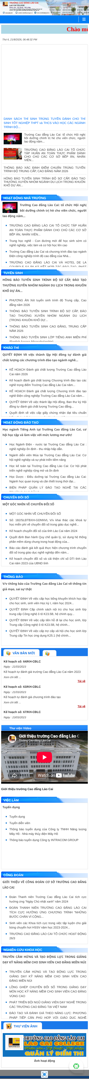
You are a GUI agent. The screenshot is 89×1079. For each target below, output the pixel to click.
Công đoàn (13, 875)
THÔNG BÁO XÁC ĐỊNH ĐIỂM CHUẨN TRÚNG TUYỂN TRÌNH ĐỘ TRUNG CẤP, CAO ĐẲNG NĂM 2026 (44, 169)
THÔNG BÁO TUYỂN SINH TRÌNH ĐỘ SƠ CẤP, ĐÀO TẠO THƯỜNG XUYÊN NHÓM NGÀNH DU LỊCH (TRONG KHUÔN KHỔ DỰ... (47, 315)
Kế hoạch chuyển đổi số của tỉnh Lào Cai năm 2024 (43, 531)
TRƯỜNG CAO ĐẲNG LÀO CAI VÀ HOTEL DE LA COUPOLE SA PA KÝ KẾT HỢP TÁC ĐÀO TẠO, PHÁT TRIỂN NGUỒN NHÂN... (47, 267)
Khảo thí (11, 347)
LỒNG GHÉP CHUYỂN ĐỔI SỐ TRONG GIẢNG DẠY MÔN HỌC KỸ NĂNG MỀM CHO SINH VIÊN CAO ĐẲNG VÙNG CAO (47, 991)
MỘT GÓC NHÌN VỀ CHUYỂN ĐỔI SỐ (28, 504)
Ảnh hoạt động (44, 1060)
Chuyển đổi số (16, 497)
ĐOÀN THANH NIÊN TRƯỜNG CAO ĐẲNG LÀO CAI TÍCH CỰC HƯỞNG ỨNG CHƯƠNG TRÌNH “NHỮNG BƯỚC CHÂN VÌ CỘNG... (47, 912)
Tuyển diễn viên (19, 823)
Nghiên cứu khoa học (22, 950)
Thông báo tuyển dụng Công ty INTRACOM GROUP (44, 840)
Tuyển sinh (13, 273)
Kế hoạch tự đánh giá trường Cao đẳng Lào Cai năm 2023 (42, 672)
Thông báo (13, 577)
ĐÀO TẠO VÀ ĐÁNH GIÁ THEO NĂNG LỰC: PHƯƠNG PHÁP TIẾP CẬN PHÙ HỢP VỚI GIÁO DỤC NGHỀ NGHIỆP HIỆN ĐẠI (47, 1017)
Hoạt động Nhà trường (24, 198)
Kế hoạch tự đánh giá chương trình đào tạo (32, 697)
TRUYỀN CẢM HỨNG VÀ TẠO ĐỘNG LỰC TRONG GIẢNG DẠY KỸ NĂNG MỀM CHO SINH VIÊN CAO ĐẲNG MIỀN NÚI (47, 976)
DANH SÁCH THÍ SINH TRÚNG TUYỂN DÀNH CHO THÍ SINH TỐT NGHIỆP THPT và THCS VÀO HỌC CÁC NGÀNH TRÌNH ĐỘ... (44, 54)
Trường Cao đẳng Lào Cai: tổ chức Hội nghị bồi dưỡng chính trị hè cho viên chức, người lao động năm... (54, 138)
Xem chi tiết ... (12, 677)
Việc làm (11, 800)
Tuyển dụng (11, 807)
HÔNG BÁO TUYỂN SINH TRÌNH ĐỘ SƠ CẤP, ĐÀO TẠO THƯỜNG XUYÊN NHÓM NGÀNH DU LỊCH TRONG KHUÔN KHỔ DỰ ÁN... (44, 182)
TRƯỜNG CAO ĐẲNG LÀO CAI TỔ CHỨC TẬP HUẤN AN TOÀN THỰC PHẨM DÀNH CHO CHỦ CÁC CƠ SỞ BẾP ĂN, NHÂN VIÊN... (54, 155)
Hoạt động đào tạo (21, 422)
